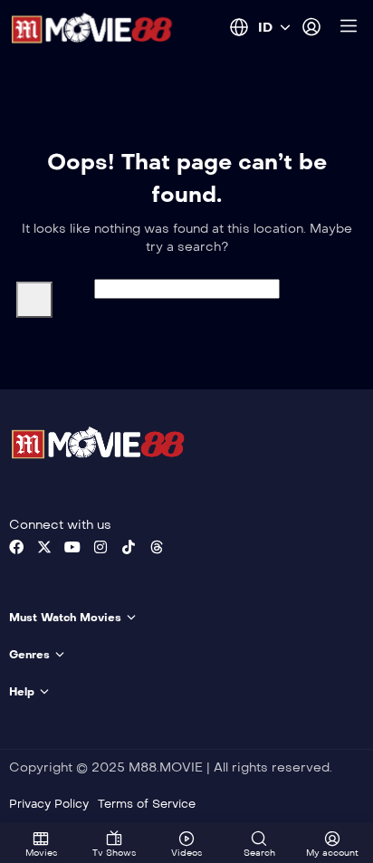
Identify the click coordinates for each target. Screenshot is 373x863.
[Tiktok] (128, 547)
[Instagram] (100, 547)
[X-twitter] (44, 547)
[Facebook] (16, 547)
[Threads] (156, 547)
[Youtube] (72, 547)
